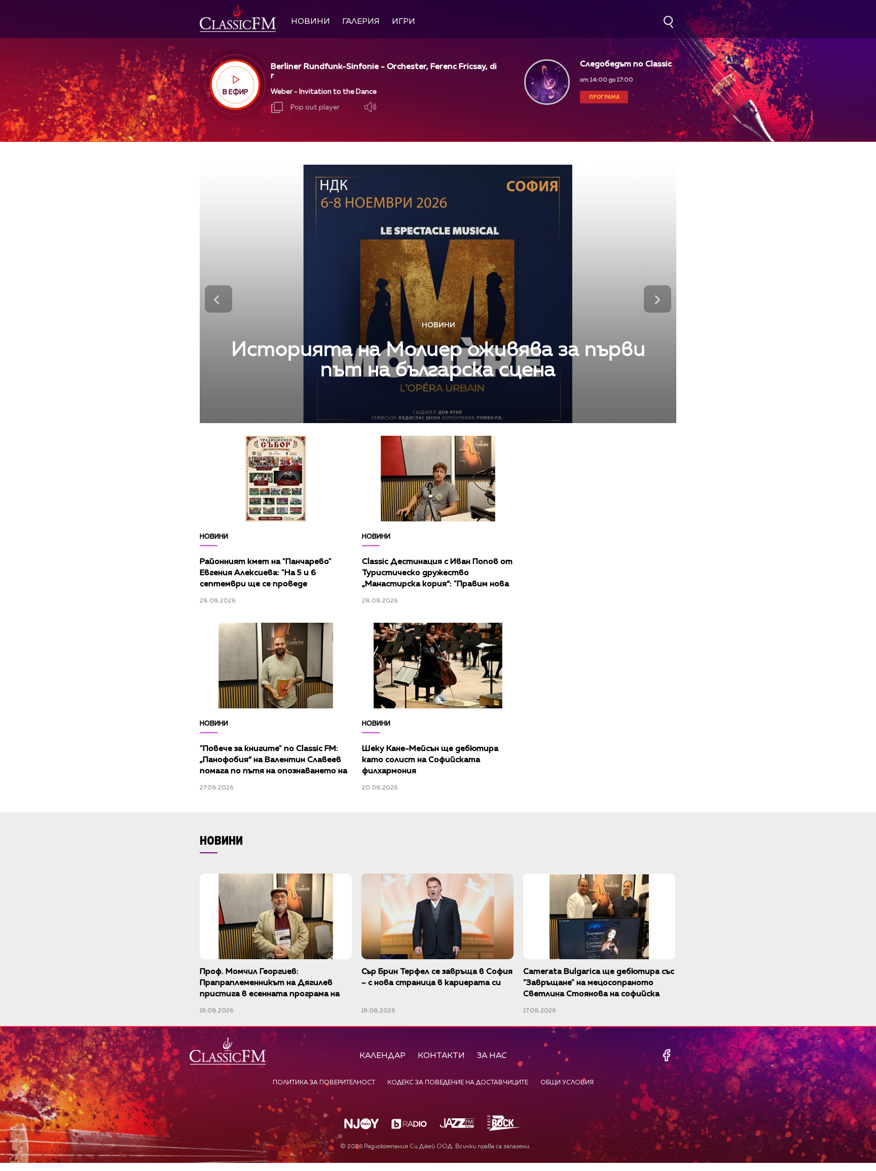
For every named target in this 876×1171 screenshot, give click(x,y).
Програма (604, 96)
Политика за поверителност (324, 1083)
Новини (310, 22)
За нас (492, 1056)
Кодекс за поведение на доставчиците (457, 1083)
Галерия (361, 22)
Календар (382, 1056)
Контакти (441, 1056)
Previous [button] (218, 299)
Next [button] (657, 299)
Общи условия (567, 1083)
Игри (403, 22)
